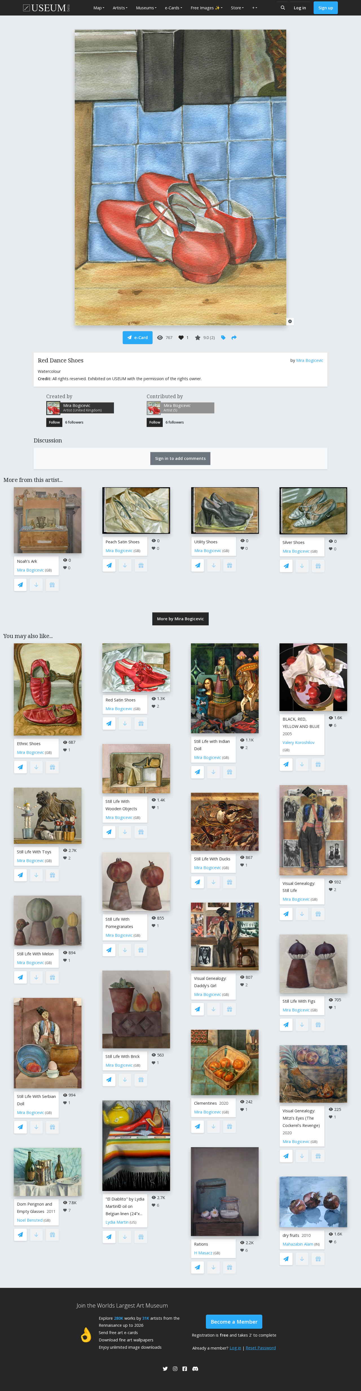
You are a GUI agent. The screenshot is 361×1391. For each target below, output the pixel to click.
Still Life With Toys (34, 851)
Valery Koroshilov (298, 742)
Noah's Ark (27, 561)
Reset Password (261, 1347)
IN (317, 1244)
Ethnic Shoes (29, 743)
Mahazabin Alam (298, 1244)
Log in (300, 7)
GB (48, 570)
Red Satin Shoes (120, 700)
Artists (119, 7)
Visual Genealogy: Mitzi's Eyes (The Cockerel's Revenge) (301, 1118)
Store (236, 7)
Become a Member (234, 1321)
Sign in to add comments (180, 458)
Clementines (205, 1103)
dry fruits (291, 1235)
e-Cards (172, 7)
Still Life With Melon (35, 953)
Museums (145, 7)
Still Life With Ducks (212, 858)
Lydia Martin (117, 1222)
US (133, 1222)
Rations (201, 1244)
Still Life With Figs (299, 1001)
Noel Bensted (30, 1220)
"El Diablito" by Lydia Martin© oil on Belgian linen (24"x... (124, 1206)
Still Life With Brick (122, 1056)
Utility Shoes (205, 541)
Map (97, 7)
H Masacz (203, 1252)
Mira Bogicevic (309, 360)
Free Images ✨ (205, 7)
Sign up (325, 7)
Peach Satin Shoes (122, 541)
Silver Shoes (294, 542)
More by (180, 618)
